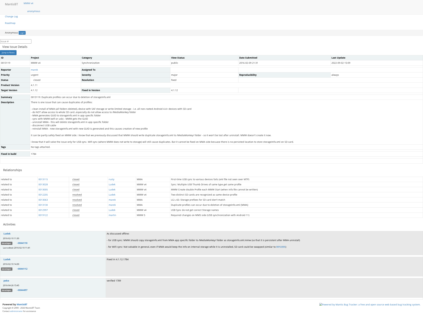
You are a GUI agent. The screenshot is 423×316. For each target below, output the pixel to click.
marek (34, 69)
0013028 (43, 184)
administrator (16, 311)
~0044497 (22, 290)
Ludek (112, 184)
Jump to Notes (8, 52)
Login (22, 32)
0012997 (43, 210)
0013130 (43, 204)
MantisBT (22, 304)
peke (6, 280)
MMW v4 (29, 3)
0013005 (43, 189)
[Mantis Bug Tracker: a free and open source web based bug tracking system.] (370, 304)
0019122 (43, 215)
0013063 (43, 199)
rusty (111, 179)
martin (112, 215)
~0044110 (22, 243)
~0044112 (22, 268)
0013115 (43, 179)
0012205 (43, 194)
